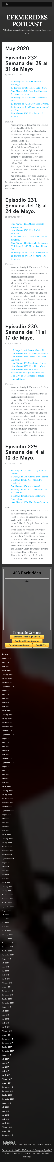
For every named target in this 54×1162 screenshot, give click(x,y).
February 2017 (7, 1079)
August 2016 (6, 1103)
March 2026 (6, 671)
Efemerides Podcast (27, 20)
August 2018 (6, 1007)
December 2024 (7, 723)
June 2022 (6, 823)
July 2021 (5, 867)
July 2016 (5, 1107)
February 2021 (7, 887)
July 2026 (5, 662)
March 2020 (6, 931)
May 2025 (5, 703)
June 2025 (6, 699)
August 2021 (6, 863)
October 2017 (7, 1047)
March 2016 (6, 1123)
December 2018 (7, 991)
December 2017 (7, 1039)
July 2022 (5, 819)
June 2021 (5, 871)
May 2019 (5, 971)
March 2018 (6, 1027)
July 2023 (5, 771)
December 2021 (7, 847)
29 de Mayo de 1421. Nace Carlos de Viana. (30, 104)
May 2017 (5, 1067)
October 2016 (7, 1095)
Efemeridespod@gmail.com (27, 637)
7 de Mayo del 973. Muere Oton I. (25, 486)
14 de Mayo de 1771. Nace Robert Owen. (28, 363)
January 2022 (7, 843)
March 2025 (6, 711)
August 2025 (6, 691)
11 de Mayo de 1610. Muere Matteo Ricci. (29, 350)
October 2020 (7, 903)
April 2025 (6, 707)
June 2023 (6, 775)
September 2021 (8, 859)
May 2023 (5, 779)
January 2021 (6, 891)
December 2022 (7, 799)
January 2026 (7, 679)
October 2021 (7, 855)
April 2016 (5, 1119)
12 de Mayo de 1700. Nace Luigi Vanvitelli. (29, 353)
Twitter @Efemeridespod (27, 641)
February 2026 (7, 675)
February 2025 (7, 715)
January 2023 (7, 795)
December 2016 (7, 1087)
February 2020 (7, 935)
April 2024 (6, 755)
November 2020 (8, 899)
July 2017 (5, 1059)
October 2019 (7, 951)
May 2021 (5, 875)
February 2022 (7, 839)
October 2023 (7, 759)
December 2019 (7, 943)
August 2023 (6, 767)
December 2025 (7, 683)
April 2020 (6, 927)
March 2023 (6, 787)
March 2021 (6, 883)
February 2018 (7, 1031)
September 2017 (8, 1051)
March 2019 (6, 979)
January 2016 (6, 1131)
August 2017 (6, 1055)
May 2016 (5, 1115)
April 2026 (6, 666)
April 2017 (5, 1071)
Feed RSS (41, 645)
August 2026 (6, 658)
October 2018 (7, 999)
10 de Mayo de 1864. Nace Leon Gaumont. (29, 502)
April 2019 (5, 975)
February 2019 (7, 983)
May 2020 (5, 923)
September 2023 (8, 763)
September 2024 (8, 735)
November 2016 (7, 1091)
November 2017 (7, 1043)
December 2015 (7, 1135)
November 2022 (8, 803)
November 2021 (7, 851)
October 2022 (7, 807)
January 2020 (7, 939)
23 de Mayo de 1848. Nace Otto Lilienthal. (29, 252)
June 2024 (6, 747)
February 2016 (7, 1127)
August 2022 (6, 815)
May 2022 (5, 827)
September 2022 (8, 811)
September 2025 (8, 687)
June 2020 (6, 919)
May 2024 (5, 751)
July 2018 (5, 1011)
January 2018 (6, 1035)
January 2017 (6, 1083)
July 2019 (5, 963)
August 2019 (6, 959)
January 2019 (6, 987)
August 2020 (6, 911)
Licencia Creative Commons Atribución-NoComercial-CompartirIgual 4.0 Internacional (27, 1149)
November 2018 (7, 995)
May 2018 (5, 1019)
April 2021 (5, 879)
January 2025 (7, 719)
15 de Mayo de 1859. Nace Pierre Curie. (28, 366)
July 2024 (5, 743)
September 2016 (8, 1099)
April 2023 (6, 783)
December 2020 (7, 895)
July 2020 (5, 915)
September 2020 (8, 907)
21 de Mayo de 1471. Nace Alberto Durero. (29, 243)
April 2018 (5, 1023)
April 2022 (6, 831)
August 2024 (6, 739)
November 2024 (8, 727)
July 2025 (5, 695)
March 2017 (6, 1075)
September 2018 (8, 1003)
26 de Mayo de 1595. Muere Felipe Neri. (29, 88)
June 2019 (5, 967)
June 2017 (5, 1063)
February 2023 (7, 791)
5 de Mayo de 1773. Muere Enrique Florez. (29, 477)
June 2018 (5, 1015)
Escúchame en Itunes (18, 645)
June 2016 (5, 1111)
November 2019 (7, 947)
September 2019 (8, 955)
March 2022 (6, 835)
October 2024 (7, 731)
